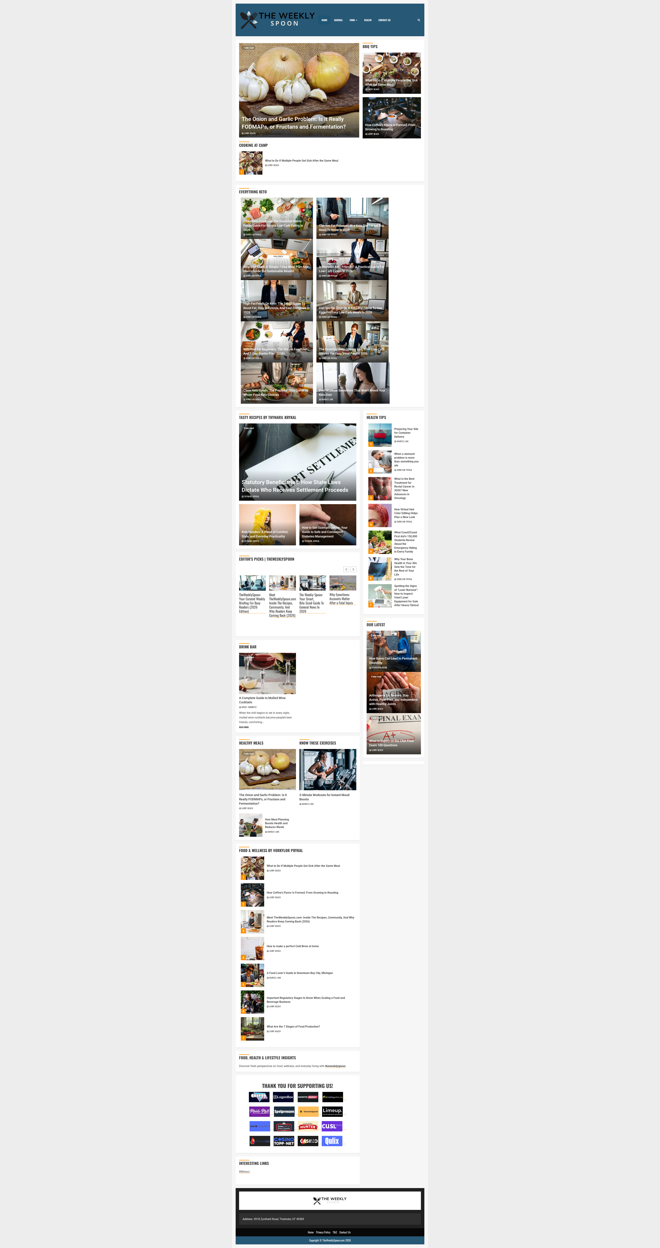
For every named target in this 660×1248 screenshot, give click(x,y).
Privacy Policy (323, 1232)
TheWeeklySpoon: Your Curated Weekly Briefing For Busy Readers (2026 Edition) (252, 603)
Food (352, 20)
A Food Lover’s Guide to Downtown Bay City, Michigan (252, 975)
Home (324, 20)
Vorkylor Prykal (253, 234)
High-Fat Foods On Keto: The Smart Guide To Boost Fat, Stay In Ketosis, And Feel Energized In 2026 (276, 308)
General (338, 20)
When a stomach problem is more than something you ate (380, 462)
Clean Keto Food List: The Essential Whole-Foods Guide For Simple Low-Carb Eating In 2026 (273, 225)
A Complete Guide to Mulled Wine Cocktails (267, 673)
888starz (244, 1171)
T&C (335, 1232)
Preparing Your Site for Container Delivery (380, 435)
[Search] (419, 20)
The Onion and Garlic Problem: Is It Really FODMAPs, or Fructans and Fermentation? (299, 90)
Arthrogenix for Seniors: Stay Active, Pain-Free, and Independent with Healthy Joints (393, 700)
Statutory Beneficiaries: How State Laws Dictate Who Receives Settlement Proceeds (297, 462)
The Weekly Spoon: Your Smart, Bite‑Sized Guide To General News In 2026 (311, 603)
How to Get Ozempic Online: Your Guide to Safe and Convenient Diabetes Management (324, 532)
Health (368, 20)
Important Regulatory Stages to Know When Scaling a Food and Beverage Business (252, 1002)
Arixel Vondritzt (249, 707)
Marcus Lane (327, 399)
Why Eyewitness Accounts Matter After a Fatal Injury (341, 598)
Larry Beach (250, 133)
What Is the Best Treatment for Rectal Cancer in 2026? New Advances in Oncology (380, 488)
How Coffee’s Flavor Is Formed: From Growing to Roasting (252, 895)
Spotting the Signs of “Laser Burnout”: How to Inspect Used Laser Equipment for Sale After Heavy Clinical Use (380, 596)
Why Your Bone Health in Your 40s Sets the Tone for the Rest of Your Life (380, 569)
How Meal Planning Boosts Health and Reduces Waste (250, 825)
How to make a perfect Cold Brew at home (252, 948)
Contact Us (384, 20)
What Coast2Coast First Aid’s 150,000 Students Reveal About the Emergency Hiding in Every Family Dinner (380, 542)
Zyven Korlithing (379, 667)
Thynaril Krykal (251, 496)
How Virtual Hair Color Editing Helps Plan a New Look (380, 515)
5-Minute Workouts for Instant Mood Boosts (327, 769)
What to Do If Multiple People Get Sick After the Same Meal (250, 163)
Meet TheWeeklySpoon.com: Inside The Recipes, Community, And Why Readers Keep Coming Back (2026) (282, 605)
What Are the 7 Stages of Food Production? (252, 1029)
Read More (244, 727)
